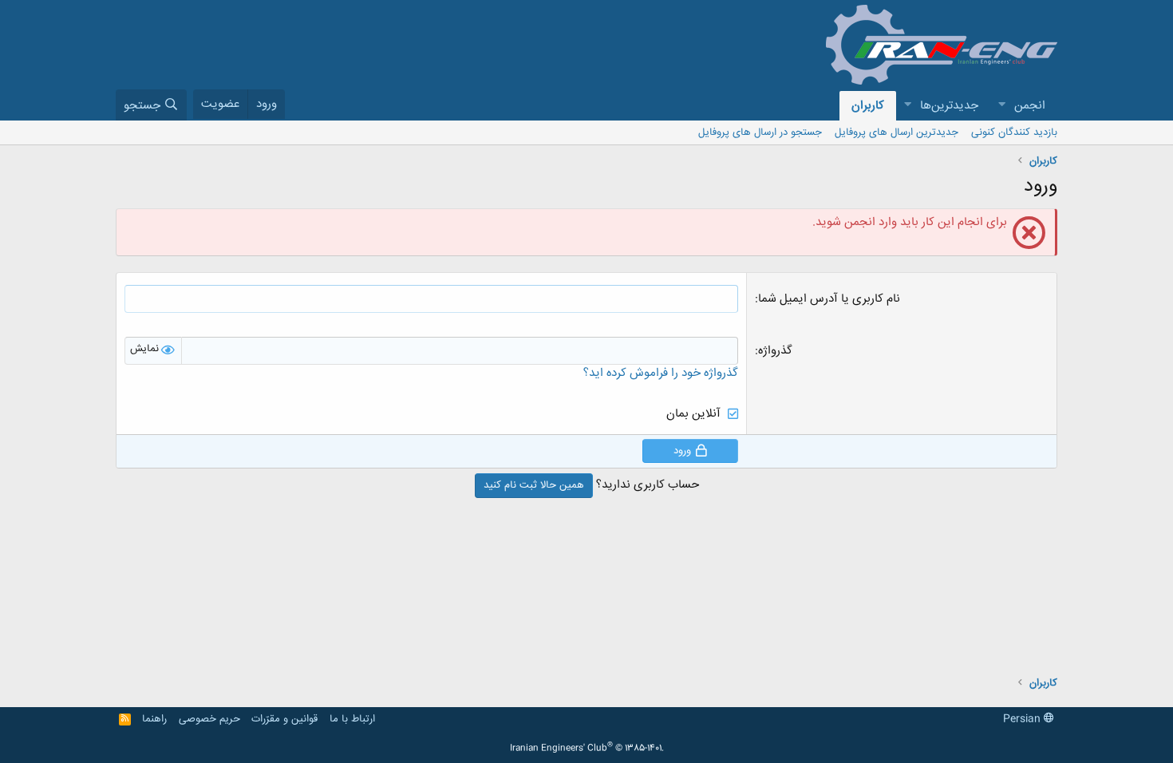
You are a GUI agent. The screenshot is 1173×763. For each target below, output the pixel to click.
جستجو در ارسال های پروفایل (760, 132)
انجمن (1029, 106)
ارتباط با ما (352, 719)
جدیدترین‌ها (949, 106)
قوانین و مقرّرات (284, 719)
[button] (1001, 106)
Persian (1023, 719)
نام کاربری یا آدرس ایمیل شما (829, 299)
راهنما (154, 719)
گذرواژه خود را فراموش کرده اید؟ (660, 373)
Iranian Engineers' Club (587, 748)
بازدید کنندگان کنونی (1014, 132)
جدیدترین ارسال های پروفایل (896, 132)
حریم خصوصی (209, 719)
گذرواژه (775, 351)
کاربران (867, 106)
